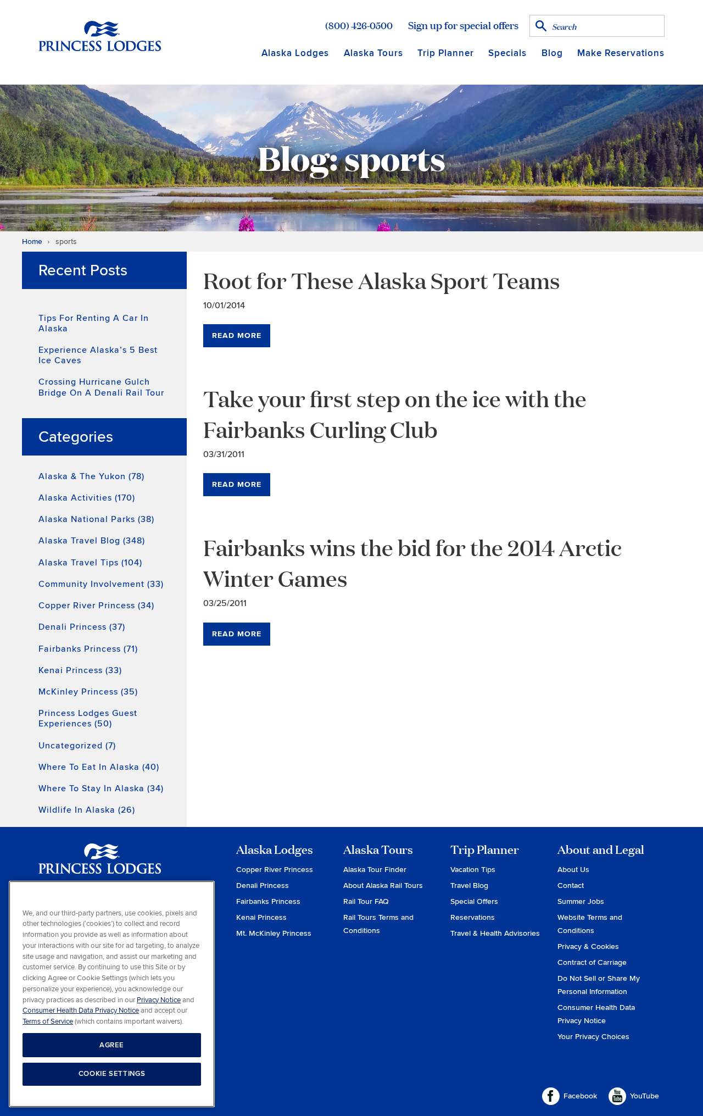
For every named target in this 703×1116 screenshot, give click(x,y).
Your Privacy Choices (593, 1036)
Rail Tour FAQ (366, 901)
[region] (112, 994)
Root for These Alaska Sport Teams (381, 280)
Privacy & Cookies (588, 946)
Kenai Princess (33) (80, 670)
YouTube (644, 1096)
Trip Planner (445, 53)
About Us (573, 869)
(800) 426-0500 (359, 25)
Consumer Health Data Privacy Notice (81, 1010)
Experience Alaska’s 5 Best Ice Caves (98, 355)
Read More (236, 335)
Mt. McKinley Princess (273, 933)
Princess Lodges (99, 865)
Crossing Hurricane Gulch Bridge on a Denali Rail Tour (101, 387)
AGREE (111, 1044)
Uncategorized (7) (77, 745)
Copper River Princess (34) (96, 605)
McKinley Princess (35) (88, 691)
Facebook (580, 1096)
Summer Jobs (580, 901)
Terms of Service (48, 1021)
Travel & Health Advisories (495, 933)
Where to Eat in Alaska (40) (98, 767)
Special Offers (474, 901)
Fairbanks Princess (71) (88, 648)
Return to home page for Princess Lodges (99, 36)
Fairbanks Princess (268, 901)
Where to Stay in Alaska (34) (101, 788)
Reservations (472, 917)
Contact (570, 885)
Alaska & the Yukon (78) (91, 476)
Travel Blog (469, 885)
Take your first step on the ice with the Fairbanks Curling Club (395, 413)
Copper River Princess (274, 869)
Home (32, 241)
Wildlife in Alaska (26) (86, 809)
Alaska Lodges (295, 53)
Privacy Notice (159, 999)
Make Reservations (621, 53)
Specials (507, 53)
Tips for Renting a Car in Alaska (93, 323)
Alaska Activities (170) (86, 497)
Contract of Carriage (592, 962)
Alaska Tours (373, 53)
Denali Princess (262, 885)
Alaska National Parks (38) (96, 519)
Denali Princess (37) (81, 626)
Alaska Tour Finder (374, 869)
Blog (552, 53)
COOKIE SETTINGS (112, 1073)
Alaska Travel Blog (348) (91, 540)
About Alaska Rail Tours (383, 885)
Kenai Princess (261, 917)
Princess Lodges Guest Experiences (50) (87, 718)
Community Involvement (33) (101, 584)
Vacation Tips (472, 869)
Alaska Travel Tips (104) (90, 562)
